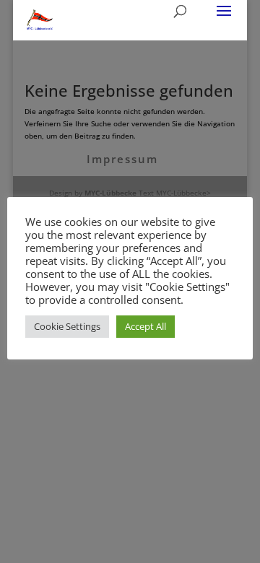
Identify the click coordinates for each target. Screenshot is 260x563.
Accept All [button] (145, 326)
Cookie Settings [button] (67, 326)
